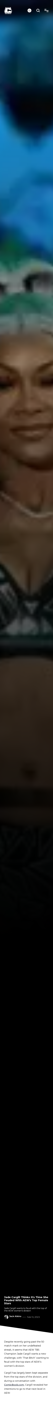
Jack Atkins (15, 1316)
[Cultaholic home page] (16, 10)
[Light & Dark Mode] (29, 10)
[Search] (38, 10)
